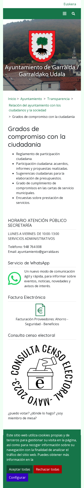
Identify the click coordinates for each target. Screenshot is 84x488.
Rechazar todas (47, 469)
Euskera (70, 4)
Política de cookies (48, 459)
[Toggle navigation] (64, 14)
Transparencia (58, 99)
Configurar (17, 477)
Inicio (12, 99)
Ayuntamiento (31, 99)
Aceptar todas (19, 469)
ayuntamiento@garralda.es (38, 251)
